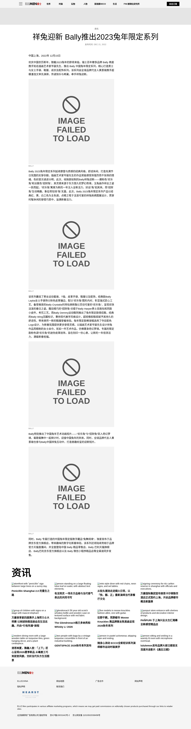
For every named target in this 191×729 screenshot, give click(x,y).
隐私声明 (21, 686)
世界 (48, 4)
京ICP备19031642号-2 (60, 715)
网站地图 (60, 681)
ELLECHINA (22, 681)
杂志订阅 (173, 4)
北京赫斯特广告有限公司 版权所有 (32, 715)
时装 (61, 4)
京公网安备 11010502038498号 (86, 715)
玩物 (73, 4)
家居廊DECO (100, 4)
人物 (85, 4)
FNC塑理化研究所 (132, 4)
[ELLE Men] (33, 4)
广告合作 (99, 681)
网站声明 (138, 681)
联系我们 (60, 686)
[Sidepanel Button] (20, 4)
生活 (115, 4)
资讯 (21, 572)
